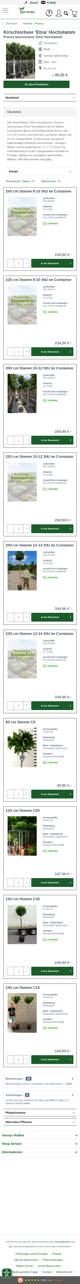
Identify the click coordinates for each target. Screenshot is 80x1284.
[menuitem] (5, 10)
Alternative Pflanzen (18, 1122)
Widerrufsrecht (64, 1272)
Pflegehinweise (15, 1112)
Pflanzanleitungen (53, 1259)
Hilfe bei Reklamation (26, 1259)
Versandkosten (62, 1241)
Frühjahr (56, 1253)
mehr (68, 1083)
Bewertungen (14, 1078)
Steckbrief (12, 97)
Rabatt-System (24, 1265)
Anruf (34, 2)
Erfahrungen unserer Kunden (32, 1253)
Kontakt (47, 1272)
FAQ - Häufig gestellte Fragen (21, 1272)
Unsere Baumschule (49, 1265)
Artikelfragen (17, 1095)
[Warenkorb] (74, 13)
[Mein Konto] (59, 13)
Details (13, 171)
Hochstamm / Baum (20, 181)
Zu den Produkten (37, 84)
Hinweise (58, 1280)
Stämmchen (50, 181)
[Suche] (66, 12)
